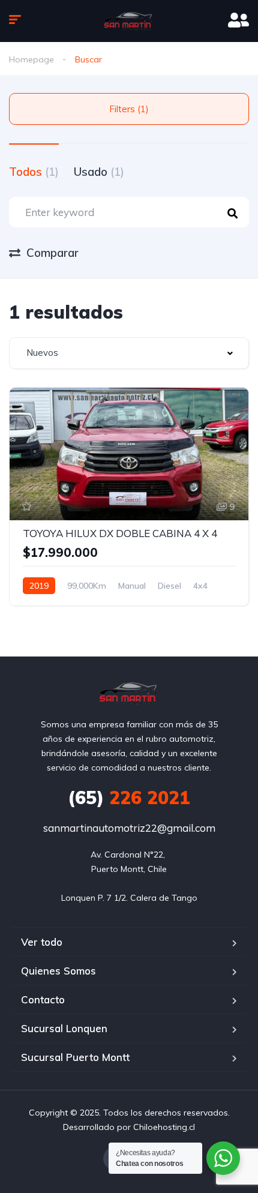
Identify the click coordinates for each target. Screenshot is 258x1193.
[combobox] (129, 353)
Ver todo (41, 942)
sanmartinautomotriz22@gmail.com (129, 828)
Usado (99, 171)
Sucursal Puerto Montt (75, 1057)
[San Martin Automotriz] (129, 21)
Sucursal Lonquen (64, 1028)
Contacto (43, 999)
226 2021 (129, 797)
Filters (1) (129, 109)
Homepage (31, 59)
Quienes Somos (58, 970)
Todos (34, 171)
